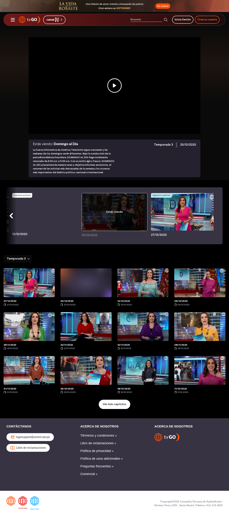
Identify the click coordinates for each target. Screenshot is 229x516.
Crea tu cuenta (207, 19)
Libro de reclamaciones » (98, 443)
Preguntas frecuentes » (97, 466)
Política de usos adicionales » (101, 458)
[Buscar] (166, 20)
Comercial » (89, 474)
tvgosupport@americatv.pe (33, 437)
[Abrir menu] (12, 19)
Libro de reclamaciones (31, 447)
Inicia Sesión (183, 19)
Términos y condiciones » (98, 435)
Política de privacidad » (97, 451)
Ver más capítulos (114, 404)
